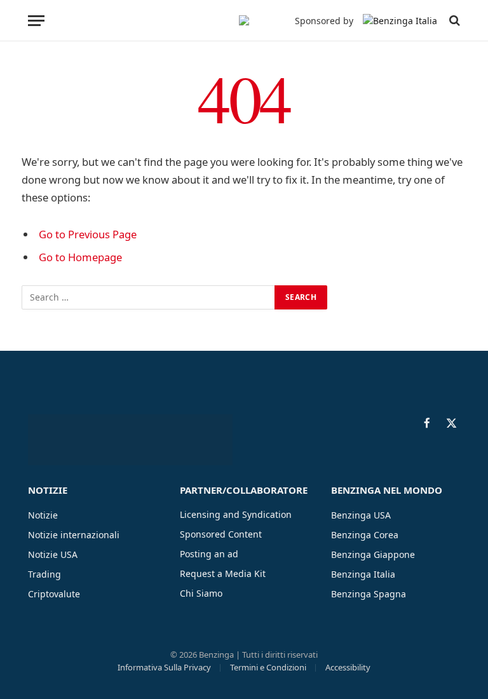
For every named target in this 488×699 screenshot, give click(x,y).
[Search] (453, 20)
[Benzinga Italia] (244, 20)
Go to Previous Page (88, 234)
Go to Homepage (80, 257)
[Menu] (36, 20)
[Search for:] (149, 297)
